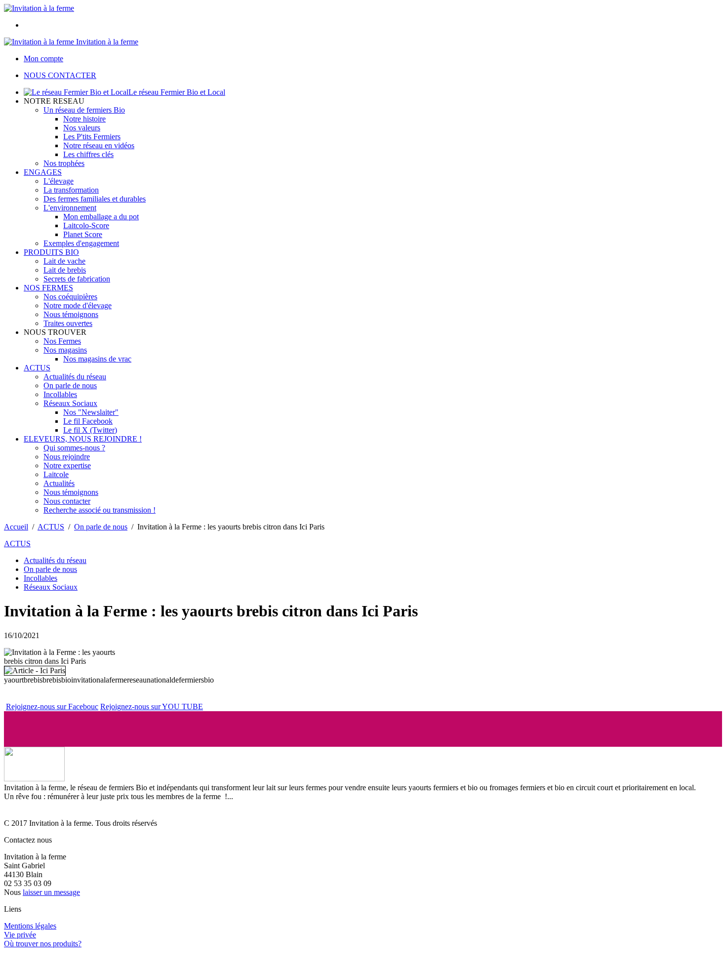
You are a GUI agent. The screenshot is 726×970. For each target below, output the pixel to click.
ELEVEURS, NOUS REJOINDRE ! (83, 439)
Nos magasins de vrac (97, 359)
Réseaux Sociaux (70, 403)
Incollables (60, 394)
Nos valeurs (81, 127)
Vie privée (20, 934)
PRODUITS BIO (51, 252)
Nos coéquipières (70, 296)
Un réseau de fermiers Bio (84, 110)
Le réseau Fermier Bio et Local (176, 92)
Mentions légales (30, 926)
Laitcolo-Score (86, 225)
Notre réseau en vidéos (98, 145)
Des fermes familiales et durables (94, 199)
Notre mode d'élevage (77, 305)
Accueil (16, 527)
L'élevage (58, 181)
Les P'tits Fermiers (92, 136)
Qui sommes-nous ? (74, 448)
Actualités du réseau (74, 376)
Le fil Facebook (88, 421)
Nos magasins (65, 350)
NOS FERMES (48, 287)
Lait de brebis (64, 270)
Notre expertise (67, 465)
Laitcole (56, 474)
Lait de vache (64, 261)
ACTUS (37, 368)
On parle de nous (70, 385)
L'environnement (69, 207)
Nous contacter (66, 501)
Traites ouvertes (67, 323)
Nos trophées (63, 163)
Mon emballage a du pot (101, 216)
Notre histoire (84, 119)
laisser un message (51, 892)
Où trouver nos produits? (42, 943)
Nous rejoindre (66, 456)
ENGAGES (43, 172)
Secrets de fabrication (76, 279)
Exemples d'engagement (81, 243)
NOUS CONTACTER (60, 75)
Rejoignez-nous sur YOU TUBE (151, 706)
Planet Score (82, 234)
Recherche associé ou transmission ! (99, 510)
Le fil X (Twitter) (90, 430)
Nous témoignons (70, 314)
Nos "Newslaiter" (91, 412)
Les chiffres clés (88, 154)
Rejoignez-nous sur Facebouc (52, 706)
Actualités (59, 483)
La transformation (71, 190)
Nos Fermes (62, 341)
